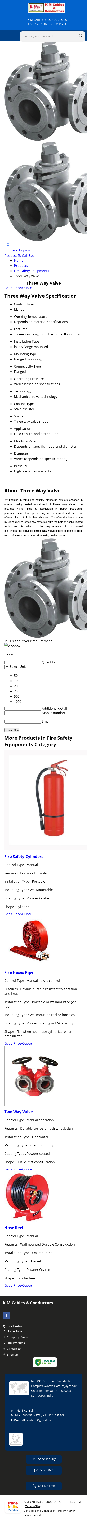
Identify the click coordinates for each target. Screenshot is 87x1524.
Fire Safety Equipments (31, 271)
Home (18, 260)
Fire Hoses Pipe (18, 972)
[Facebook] (6, 1317)
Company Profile (18, 1337)
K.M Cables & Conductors (47, 22)
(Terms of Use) (33, 1506)
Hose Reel (13, 1227)
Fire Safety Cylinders (23, 856)
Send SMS (46, 1470)
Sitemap (12, 1354)
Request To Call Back (19, 255)
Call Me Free (46, 1485)
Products (21, 265)
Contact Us (14, 1349)
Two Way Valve (18, 1111)
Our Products (16, 1343)
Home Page (14, 1331)
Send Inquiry (20, 250)
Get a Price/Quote (18, 288)
